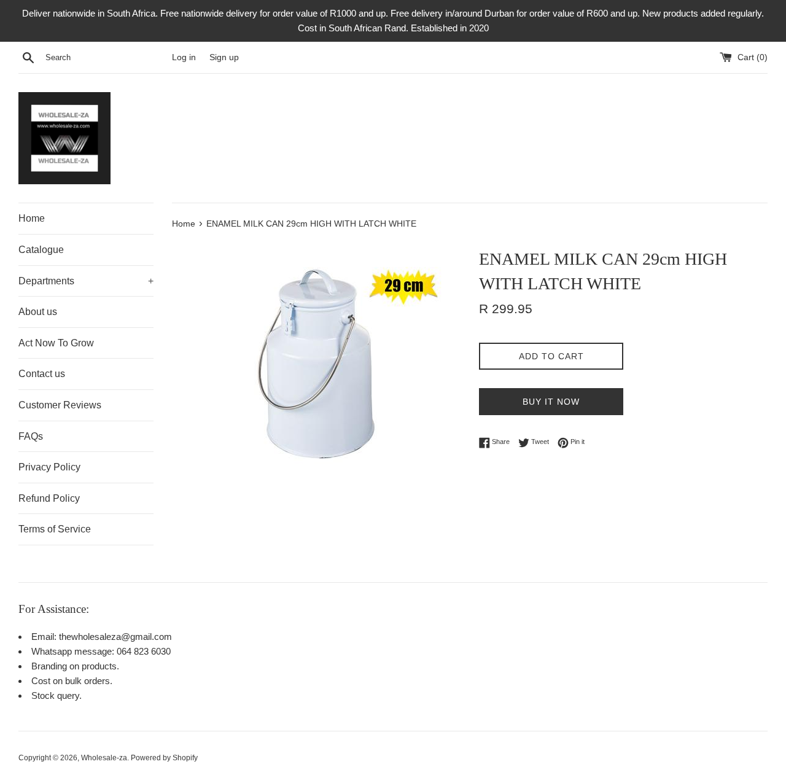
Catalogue (41, 249)
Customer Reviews (59, 405)
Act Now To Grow (56, 343)
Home (31, 218)
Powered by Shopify (164, 758)
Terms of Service (54, 529)
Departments (86, 281)
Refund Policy (49, 498)
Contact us (41, 373)
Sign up (224, 57)
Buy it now (551, 402)
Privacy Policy (49, 467)
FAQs (30, 436)
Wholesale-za (104, 758)
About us (37, 311)
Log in (184, 57)
